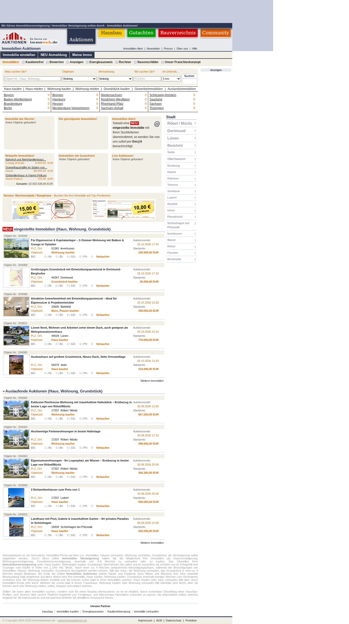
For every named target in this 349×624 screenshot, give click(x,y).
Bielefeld (175, 145)
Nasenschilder (148, 62)
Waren (171, 239)
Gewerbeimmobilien (149, 89)
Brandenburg (13, 104)
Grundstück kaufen (117, 89)
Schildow (173, 191)
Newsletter (153, 48)
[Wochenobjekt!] (44, 218)
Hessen (57, 104)
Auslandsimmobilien (182, 89)
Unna (171, 210)
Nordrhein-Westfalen (115, 99)
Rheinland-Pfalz (112, 104)
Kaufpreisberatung (119, 611)
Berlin (8, 108)
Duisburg (173, 165)
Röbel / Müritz (179, 123)
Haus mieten (34, 89)
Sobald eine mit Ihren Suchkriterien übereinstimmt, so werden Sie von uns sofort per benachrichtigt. (136, 134)
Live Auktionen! (123, 155)
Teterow (172, 184)
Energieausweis (101, 62)
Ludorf (172, 197)
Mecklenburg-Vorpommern (70, 108)
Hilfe (194, 48)
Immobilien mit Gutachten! (77, 155)
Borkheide (174, 259)
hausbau (47, 611)
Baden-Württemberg (18, 99)
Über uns (182, 48)
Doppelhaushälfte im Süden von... (26, 167)
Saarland (155, 99)
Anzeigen (76, 62)
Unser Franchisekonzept (183, 62)
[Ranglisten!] (124, 218)
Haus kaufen (13, 89)
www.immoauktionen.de (72, 620)
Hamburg (58, 99)
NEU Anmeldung (54, 55)
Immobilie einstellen (19, 55)
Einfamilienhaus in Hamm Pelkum (26, 175)
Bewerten (57, 62)
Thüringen (156, 108)
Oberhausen (176, 159)
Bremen (57, 95)
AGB (159, 620)
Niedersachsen (111, 95)
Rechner (125, 62)
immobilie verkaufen (146, 611)
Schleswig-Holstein (162, 95)
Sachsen (155, 104)
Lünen (173, 138)
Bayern (9, 95)
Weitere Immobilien (152, 380)
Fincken (172, 252)
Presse (168, 48)
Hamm (171, 172)
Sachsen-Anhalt (112, 108)
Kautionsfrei (34, 62)
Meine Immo (82, 55)
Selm (171, 152)
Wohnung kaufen (59, 89)
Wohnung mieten (87, 89)
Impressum (145, 620)
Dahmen (173, 178)
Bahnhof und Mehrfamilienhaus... (26, 159)
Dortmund (176, 131)
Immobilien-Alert (133, 48)
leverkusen (174, 233)
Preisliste (191, 620)
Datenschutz (174, 620)
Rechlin (172, 203)
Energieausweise (93, 611)
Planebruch (175, 216)
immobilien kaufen (68, 611)
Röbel (171, 246)
